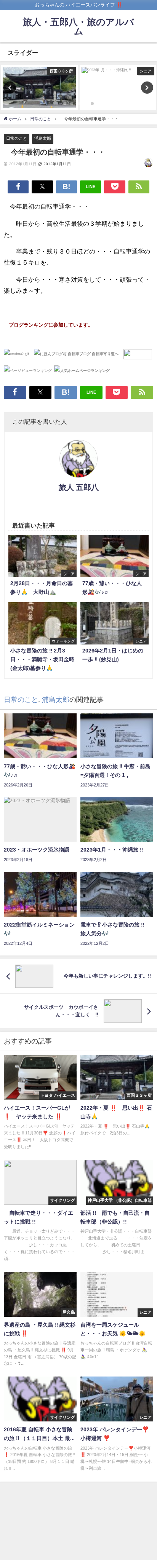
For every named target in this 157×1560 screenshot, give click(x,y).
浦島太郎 (42, 138)
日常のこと (16, 138)
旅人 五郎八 (79, 487)
